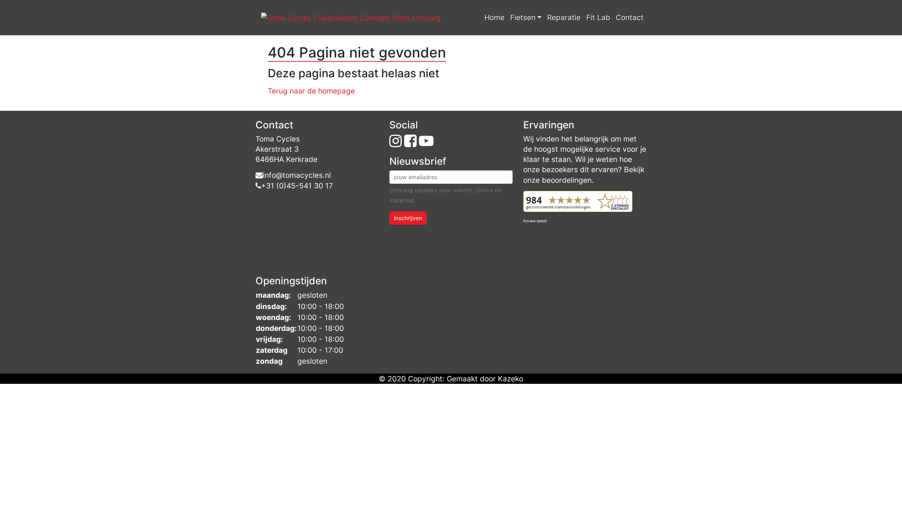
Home (494, 17)
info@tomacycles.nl (297, 175)
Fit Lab (598, 17)
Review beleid (534, 221)
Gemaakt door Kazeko (485, 378)
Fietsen (523, 17)
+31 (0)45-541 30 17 (297, 185)
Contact (630, 17)
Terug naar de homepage (311, 90)
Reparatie (564, 17)
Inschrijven (408, 218)
